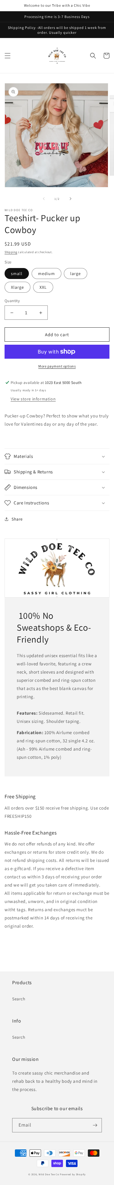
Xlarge (17, 287)
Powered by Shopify (73, 1174)
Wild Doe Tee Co (49, 1174)
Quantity (12, 300)
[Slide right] (70, 198)
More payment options (57, 366)
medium (46, 273)
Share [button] (17, 519)
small (16, 273)
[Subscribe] (95, 1125)
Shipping (11, 252)
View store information (33, 399)
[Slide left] (43, 198)
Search (19, 999)
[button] (7, 55)
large (75, 273)
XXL (43, 287)
